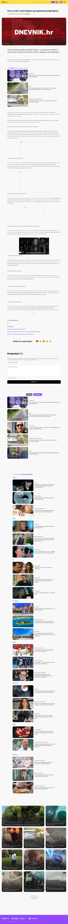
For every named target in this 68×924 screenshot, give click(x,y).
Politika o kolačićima (40, 921)
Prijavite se (34, 382)
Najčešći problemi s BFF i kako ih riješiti (16, 329)
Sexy (48, 2)
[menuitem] (64, 2)
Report (44, 2)
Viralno (33, 2)
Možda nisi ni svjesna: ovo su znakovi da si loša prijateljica (20, 334)
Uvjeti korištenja (22, 921)
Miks (37, 2)
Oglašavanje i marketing (12, 921)
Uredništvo (4, 921)
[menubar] (64, 2)
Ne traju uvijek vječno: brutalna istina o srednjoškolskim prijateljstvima (23, 331)
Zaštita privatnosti (31, 921)
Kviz (41, 2)
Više (34, 897)
